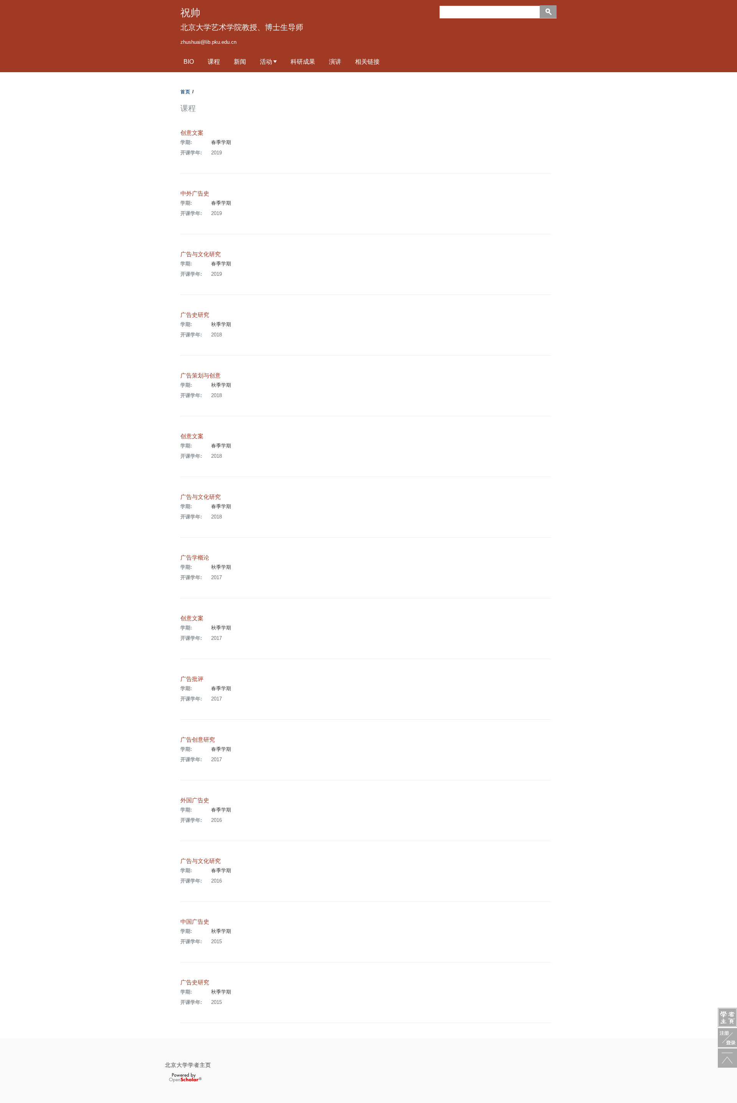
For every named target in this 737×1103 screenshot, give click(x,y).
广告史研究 (194, 314)
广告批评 (191, 679)
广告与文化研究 (200, 254)
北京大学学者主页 (188, 1065)
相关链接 (367, 61)
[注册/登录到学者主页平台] (727, 1037)
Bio (188, 61)
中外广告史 (194, 193)
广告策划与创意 (200, 375)
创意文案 (191, 132)
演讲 (335, 61)
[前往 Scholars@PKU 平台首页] (727, 1017)
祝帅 (190, 12)
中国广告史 (194, 921)
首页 (185, 91)
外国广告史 (194, 800)
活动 (266, 61)
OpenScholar (185, 1078)
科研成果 (303, 61)
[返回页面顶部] (727, 1058)
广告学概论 (194, 557)
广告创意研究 (197, 739)
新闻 (240, 61)
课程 (214, 61)
